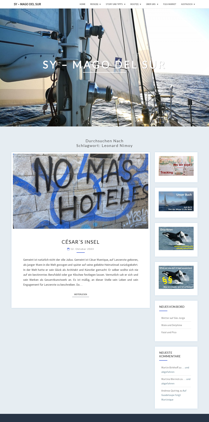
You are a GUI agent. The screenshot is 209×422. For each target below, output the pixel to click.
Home (82, 4)
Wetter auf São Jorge (173, 318)
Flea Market (169, 4)
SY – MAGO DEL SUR (27, 4)
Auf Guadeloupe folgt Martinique (173, 395)
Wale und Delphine (171, 325)
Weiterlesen (81, 294)
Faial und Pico (169, 332)
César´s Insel (81, 242)
